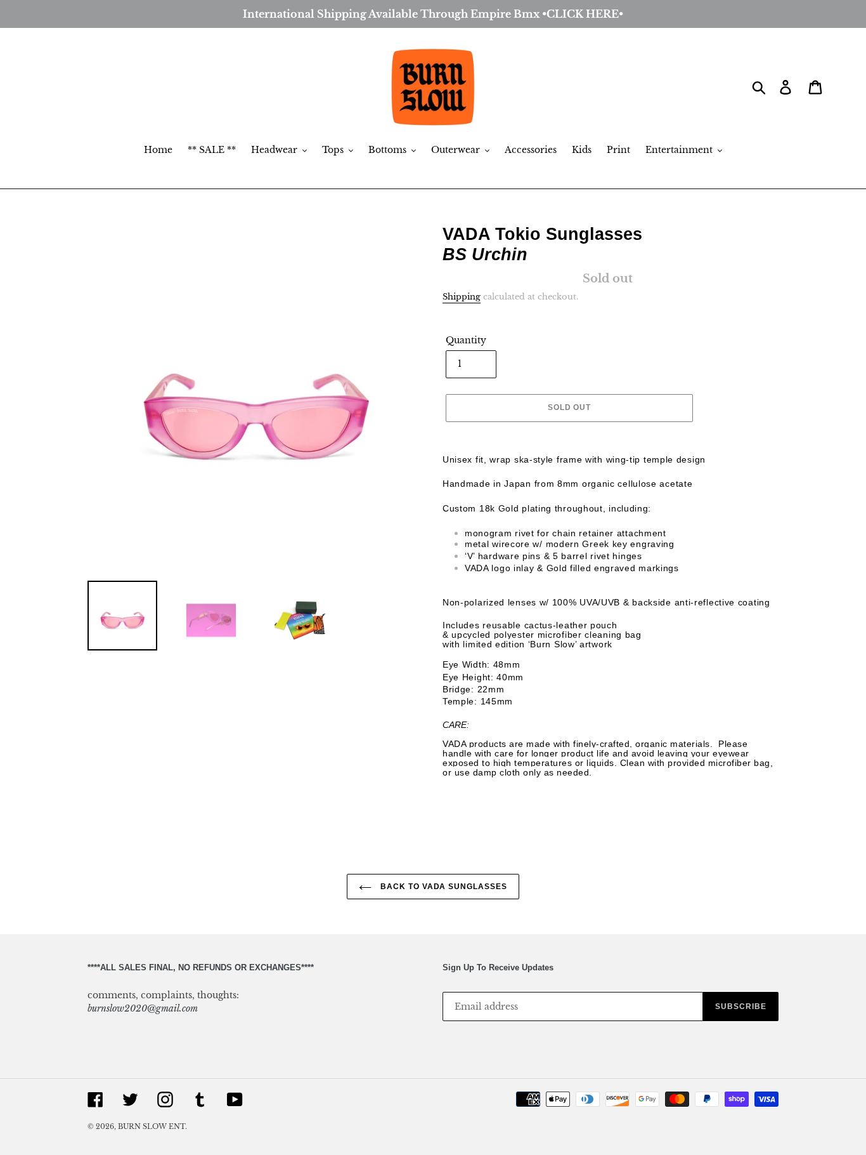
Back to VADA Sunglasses (442, 886)
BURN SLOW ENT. (152, 1126)
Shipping (462, 296)
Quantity (466, 340)
